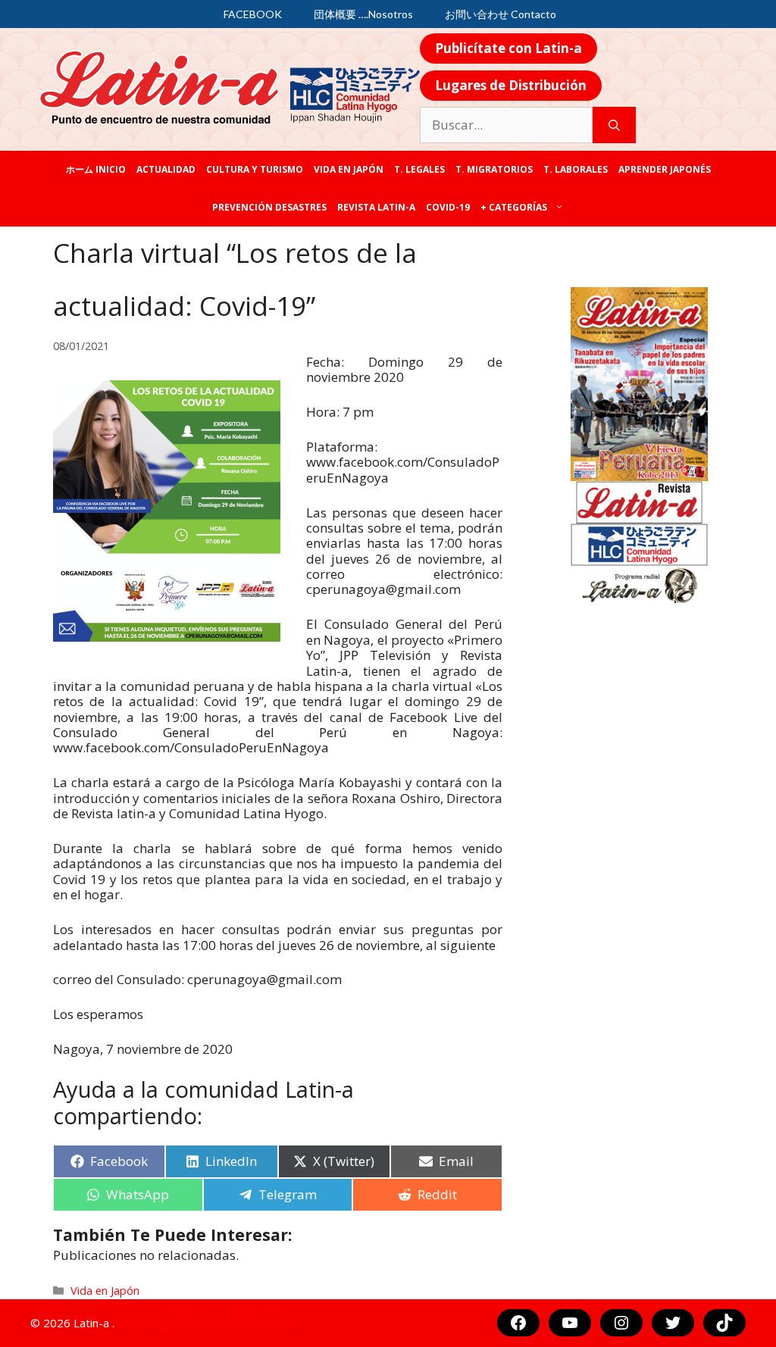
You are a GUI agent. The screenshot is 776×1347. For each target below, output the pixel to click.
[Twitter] (673, 1322)
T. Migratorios (494, 169)
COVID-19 (448, 207)
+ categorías (513, 207)
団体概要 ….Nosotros (363, 14)
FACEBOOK (253, 14)
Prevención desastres (269, 207)
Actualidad (166, 169)
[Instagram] (621, 1322)
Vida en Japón (348, 169)
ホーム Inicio (96, 169)
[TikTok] (724, 1322)
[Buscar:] (506, 125)
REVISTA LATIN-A (376, 207)
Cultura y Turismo (254, 169)
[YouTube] (570, 1322)
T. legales (419, 169)
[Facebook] (518, 1322)
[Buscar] (614, 125)
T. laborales (575, 169)
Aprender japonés (664, 169)
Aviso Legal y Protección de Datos (206, 1322)
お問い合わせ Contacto (500, 14)
